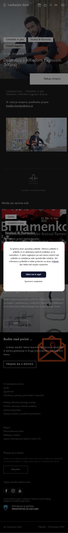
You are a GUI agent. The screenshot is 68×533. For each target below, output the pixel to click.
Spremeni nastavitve (34, 281)
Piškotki (55, 262)
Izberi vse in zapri (33, 275)
